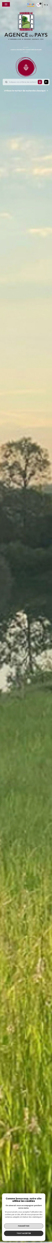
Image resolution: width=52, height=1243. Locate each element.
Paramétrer (23, 1226)
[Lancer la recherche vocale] (26, 67)
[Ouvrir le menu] (6, 4)
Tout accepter (24, 1233)
